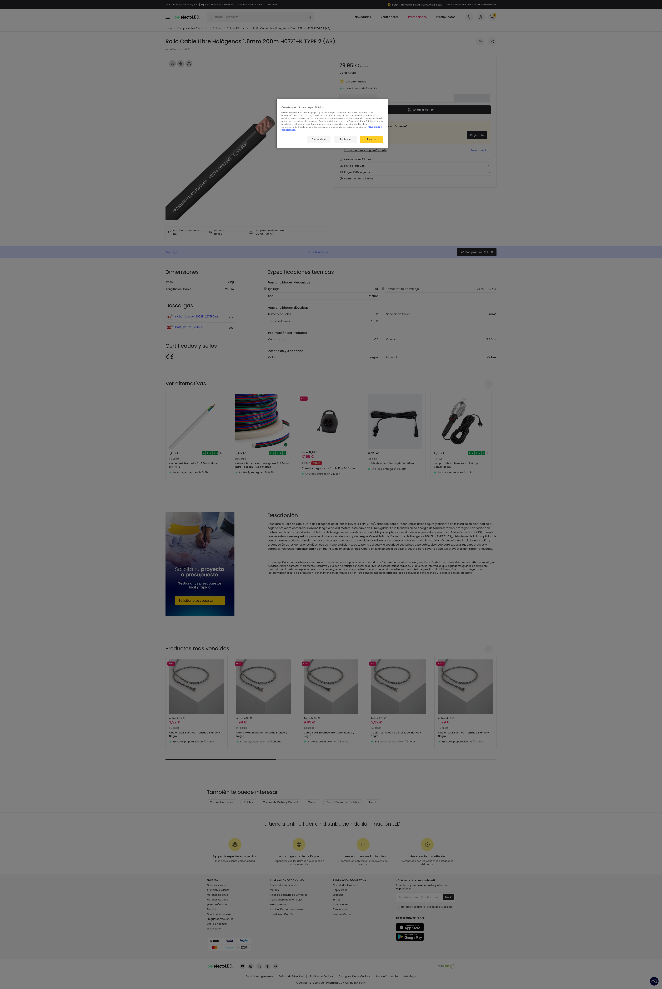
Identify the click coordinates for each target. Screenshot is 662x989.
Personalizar (319, 139)
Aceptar (371, 139)
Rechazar (345, 139)
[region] (332, 123)
